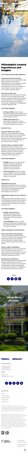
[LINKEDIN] (14, 383)
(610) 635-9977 (6, 368)
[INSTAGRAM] (10, 383)
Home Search (5, 395)
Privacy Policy (21, 446)
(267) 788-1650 (19, 340)
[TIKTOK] (17, 383)
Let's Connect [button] (5, 401)
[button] (14, 331)
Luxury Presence (21, 442)
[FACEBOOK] (6, 383)
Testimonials (4, 399)
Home (3, 393)
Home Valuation (5, 397)
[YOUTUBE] (21, 383)
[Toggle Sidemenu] (25, 3)
